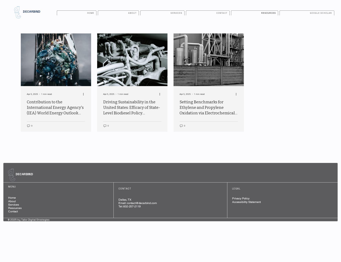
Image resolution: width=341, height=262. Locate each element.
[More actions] (84, 94)
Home (12, 197)
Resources (15, 208)
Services (13, 204)
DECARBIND (31, 11)
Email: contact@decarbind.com (137, 203)
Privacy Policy (241, 198)
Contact (13, 211)
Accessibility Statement (246, 202)
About (11, 201)
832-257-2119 (132, 206)
